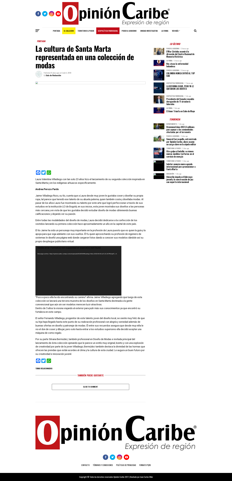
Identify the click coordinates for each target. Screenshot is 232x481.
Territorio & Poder (86, 30)
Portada (56, 30)
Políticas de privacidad (126, 465)
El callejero (69, 30)
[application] (78, 271)
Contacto (85, 465)
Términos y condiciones (103, 465)
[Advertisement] (175, 204)
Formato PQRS (145, 465)
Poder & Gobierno (129, 30)
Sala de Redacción (53, 75)
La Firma (164, 30)
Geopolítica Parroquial (108, 30)
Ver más (175, 30)
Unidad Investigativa (149, 30)
